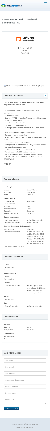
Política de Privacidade (30, 424)
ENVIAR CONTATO (11, 408)
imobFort (31, 427)
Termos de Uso (17, 424)
